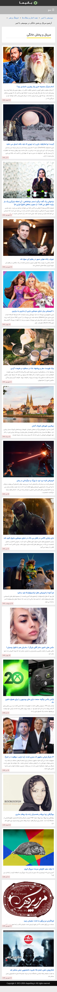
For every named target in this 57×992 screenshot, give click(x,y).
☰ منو (51, 10)
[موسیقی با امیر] (28, 3)
